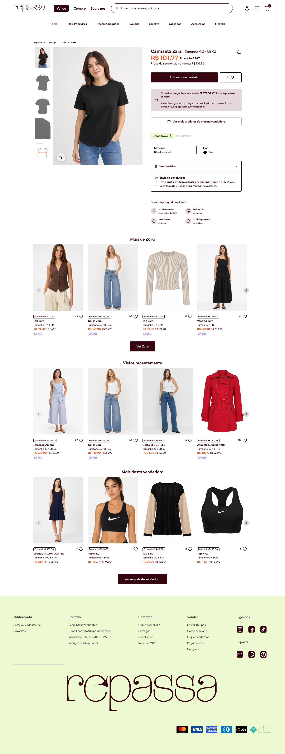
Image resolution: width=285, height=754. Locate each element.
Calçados (175, 24)
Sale (54, 24)
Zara (73, 42)
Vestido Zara (205, 320)
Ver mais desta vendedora (142, 579)
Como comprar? (149, 625)
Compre (80, 8)
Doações (193, 649)
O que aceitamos (198, 637)
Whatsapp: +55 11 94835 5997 (87, 637)
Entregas (144, 631)
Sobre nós (98, 8)
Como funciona (197, 631)
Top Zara (38, 320)
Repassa (37, 42)
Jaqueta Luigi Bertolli (211, 444)
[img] (257, 8)
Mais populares (77, 24)
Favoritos (19, 631)
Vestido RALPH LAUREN (48, 553)
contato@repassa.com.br (89, 631)
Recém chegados (108, 24)
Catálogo (51, 42)
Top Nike (93, 553)
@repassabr (83, 643)
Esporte (154, 24)
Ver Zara (142, 346)
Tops (63, 42)
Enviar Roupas (196, 625)
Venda (61, 8)
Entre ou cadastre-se (27, 625)
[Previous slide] (39, 290)
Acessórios (198, 24)
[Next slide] (246, 290)
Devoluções (145, 637)
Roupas (134, 24)
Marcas (220, 24)
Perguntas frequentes (82, 625)
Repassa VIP (146, 643)
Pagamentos (195, 643)
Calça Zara (95, 320)
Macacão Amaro (43, 444)
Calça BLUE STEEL (153, 444)
